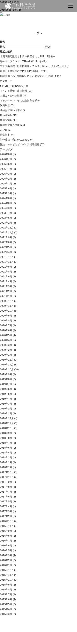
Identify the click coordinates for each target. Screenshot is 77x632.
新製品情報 (6, 120)
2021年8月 (6, 271)
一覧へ (38, 33)
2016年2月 (6, 560)
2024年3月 (6, 208)
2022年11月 (7, 232)
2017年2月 (6, 516)
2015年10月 (7, 579)
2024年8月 (6, 198)
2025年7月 (6, 183)
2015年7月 (6, 594)
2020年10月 (7, 310)
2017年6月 (6, 496)
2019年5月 (6, 394)
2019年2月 (6, 408)
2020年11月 (7, 305)
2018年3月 (6, 457)
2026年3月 (6, 173)
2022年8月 (6, 242)
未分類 (3, 129)
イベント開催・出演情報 (13, 90)
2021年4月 (6, 281)
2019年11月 (7, 364)
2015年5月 (6, 604)
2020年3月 (6, 345)
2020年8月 (6, 320)
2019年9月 (6, 374)
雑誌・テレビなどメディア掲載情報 (19, 144)
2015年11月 (7, 575)
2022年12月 (7, 227)
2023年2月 (6, 222)
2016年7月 (6, 540)
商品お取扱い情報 (10, 110)
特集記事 (5, 134)
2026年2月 (6, 178)
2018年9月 (6, 433)
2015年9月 (6, 584)
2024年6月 (6, 203)
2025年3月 (6, 193)
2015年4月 (6, 609)
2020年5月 (6, 335)
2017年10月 (7, 477)
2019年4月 (6, 398)
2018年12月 (7, 418)
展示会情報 (6, 115)
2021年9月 (6, 266)
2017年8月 (6, 486)
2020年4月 (6, 340)
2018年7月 (6, 442)
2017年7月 (6, 491)
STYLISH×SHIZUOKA (12, 85)
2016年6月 (6, 545)
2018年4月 (6, 452)
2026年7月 (6, 159)
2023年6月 (6, 217)
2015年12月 (7, 570)
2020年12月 (7, 301)
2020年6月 (6, 330)
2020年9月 (6, 315)
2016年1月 (6, 565)
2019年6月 (6, 389)
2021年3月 (6, 286)
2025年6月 (6, 188)
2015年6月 (6, 599)
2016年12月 (7, 521)
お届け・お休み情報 (11, 95)
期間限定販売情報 (10, 125)
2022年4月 (6, 252)
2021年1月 (6, 296)
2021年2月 (6, 291)
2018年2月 (6, 462)
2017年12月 (7, 472)
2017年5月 (6, 501)
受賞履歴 (5, 105)
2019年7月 (6, 384)
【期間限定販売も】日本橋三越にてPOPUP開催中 (27, 56)
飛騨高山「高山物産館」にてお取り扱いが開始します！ (31, 76)
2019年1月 (6, 413)
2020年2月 (6, 350)
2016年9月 (6, 530)
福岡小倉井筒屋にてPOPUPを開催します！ (24, 71)
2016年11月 (7, 526)
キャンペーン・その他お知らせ (17, 100)
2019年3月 (6, 403)
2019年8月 (6, 379)
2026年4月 (6, 169)
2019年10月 (7, 369)
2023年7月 (6, 213)
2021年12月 (7, 257)
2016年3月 (6, 555)
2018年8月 (6, 438)
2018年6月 (6, 447)
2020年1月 (6, 354)
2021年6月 (6, 276)
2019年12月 (7, 359)
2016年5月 (6, 550)
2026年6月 (6, 164)
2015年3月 (6, 614)
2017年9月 (6, 482)
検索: (3, 46)
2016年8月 (6, 535)
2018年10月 (7, 428)
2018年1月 (6, 467)
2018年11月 (7, 423)
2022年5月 (6, 247)
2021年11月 (7, 261)
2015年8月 (6, 589)
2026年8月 (6, 154)
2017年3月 (6, 511)
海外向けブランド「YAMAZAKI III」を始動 (23, 61)
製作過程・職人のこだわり (15, 139)
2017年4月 (6, 506)
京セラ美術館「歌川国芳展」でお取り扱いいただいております (34, 66)
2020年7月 (6, 325)
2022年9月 (6, 237)
